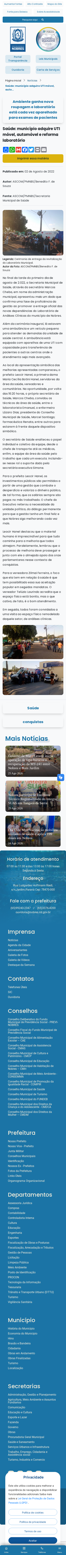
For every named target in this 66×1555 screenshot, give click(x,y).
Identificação (16, 1161)
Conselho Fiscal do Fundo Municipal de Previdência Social (32, 1031)
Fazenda (13, 1422)
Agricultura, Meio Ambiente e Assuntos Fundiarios (32, 1401)
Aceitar (33, 1540)
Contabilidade (16, 1213)
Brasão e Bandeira (19, 1343)
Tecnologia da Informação (24, 1282)
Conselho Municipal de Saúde (26, 1089)
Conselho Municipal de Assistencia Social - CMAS (29, 1047)
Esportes (13, 1237)
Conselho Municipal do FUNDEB (28, 1099)
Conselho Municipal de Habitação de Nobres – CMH (31, 1067)
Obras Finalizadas (19, 1358)
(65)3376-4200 (46, 908)
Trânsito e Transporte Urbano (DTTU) (31, 1292)
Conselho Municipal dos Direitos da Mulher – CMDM (30, 1113)
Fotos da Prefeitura (20, 1171)
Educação (14, 1228)
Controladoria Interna (21, 1218)
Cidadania (14, 1348)
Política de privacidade (33, 1521)
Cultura (12, 1223)
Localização (15, 1368)
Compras (13, 1208)
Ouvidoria (14, 997)
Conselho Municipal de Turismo (27, 1094)
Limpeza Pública (18, 1262)
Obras (11, 1432)
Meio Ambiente (17, 1267)
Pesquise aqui (30, 19)
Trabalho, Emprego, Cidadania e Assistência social (27, 1453)
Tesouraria (14, 1287)
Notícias (32, 80)
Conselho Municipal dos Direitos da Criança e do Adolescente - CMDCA (30, 1105)
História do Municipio (21, 1328)
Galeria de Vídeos (19, 960)
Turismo (13, 1297)
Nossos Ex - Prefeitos (21, 1166)
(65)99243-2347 (21, 908)
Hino (11, 1338)
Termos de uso (32, 1531)
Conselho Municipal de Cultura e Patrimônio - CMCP (28, 1055)
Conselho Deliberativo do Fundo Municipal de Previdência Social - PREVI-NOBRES (33, 1022)
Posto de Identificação (22, 1272)
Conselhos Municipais (21, 1156)
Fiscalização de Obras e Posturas (28, 1242)
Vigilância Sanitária (20, 1302)
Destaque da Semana (21, 965)
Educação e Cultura (20, 1412)
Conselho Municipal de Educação (28, 1061)
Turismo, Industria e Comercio (26, 1459)
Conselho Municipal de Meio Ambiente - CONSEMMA (32, 1075)
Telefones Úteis (17, 987)
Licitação (13, 1257)
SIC (10, 992)
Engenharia (15, 1232)
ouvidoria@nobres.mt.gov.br (33, 912)
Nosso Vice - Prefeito (21, 1146)
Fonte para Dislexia (17, 11)
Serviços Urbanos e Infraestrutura (28, 1447)
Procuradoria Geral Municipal (26, 1437)
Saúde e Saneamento (21, 1442)
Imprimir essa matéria (33, 158)
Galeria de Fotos (18, 955)
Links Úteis (14, 1176)
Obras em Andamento (21, 1353)
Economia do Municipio (22, 1333)
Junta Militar (16, 1151)
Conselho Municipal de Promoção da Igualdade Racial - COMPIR (31, 1083)
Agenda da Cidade (19, 945)
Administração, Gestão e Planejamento (32, 1394)
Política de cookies (32, 1512)
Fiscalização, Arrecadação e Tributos (31, 1247)
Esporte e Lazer (17, 1417)
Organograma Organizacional (26, 1181)
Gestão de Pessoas (20, 1252)
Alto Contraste (35, 3)
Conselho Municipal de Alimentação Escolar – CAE (30, 1039)
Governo (13, 1427)
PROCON (13, 1277)
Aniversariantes (17, 950)
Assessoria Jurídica (20, 1203)
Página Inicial (13, 80)
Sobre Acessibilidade (48, 11)
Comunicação (16, 1407)
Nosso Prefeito (17, 1141)
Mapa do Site (55, 3)
